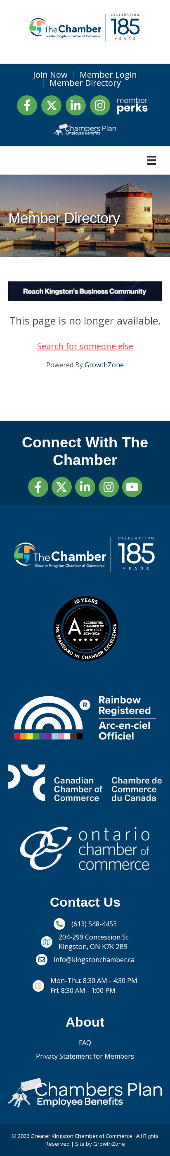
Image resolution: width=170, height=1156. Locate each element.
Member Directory (85, 83)
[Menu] (151, 160)
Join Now (50, 75)
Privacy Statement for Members (85, 1056)
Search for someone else (85, 346)
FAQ (85, 1042)
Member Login (108, 75)
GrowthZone (104, 364)
